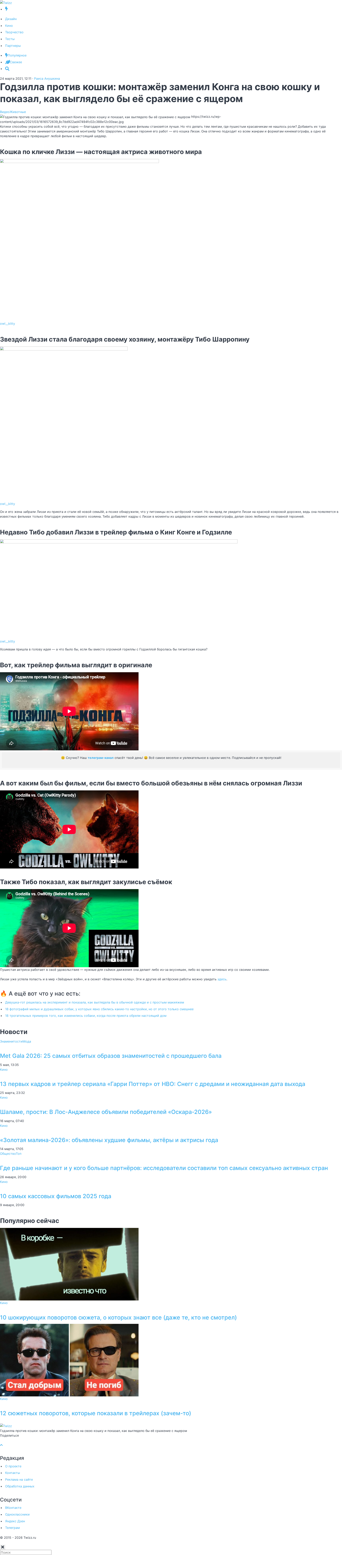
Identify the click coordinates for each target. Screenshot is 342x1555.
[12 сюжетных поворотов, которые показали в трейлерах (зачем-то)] (69, 1360)
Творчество (14, 32)
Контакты (12, 1473)
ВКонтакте (13, 1508)
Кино (9, 26)
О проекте (13, 1466)
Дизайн (11, 19)
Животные (18, 112)
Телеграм (12, 1528)
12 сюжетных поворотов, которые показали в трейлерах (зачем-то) (95, 1413)
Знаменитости (11, 1041)
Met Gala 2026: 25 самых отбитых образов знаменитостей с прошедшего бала (110, 1055)
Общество (8, 1154)
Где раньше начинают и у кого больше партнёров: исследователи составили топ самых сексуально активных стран (164, 1167)
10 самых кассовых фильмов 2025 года (55, 1196)
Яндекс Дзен (15, 1521)
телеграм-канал (101, 758)
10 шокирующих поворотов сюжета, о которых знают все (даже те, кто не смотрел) (118, 1317)
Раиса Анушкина (47, 78)
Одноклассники (17, 1514)
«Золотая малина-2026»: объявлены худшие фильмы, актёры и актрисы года (109, 1140)
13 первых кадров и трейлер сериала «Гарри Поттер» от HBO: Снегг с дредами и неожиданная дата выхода (152, 1083)
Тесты (10, 39)
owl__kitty (7, 324)
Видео (5, 112)
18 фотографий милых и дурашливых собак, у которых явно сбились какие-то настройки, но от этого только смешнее (99, 1009)
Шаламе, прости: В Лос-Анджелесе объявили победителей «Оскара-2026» (106, 1111)
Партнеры (13, 46)
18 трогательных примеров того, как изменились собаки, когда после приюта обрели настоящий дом (85, 1016)
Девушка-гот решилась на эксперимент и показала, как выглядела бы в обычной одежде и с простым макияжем (94, 1002)
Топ (18, 1154)
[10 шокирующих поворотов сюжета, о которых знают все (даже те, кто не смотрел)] (69, 1264)
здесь (222, 979)
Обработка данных (19, 1486)
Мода (27, 1041)
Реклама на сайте (19, 1479)
